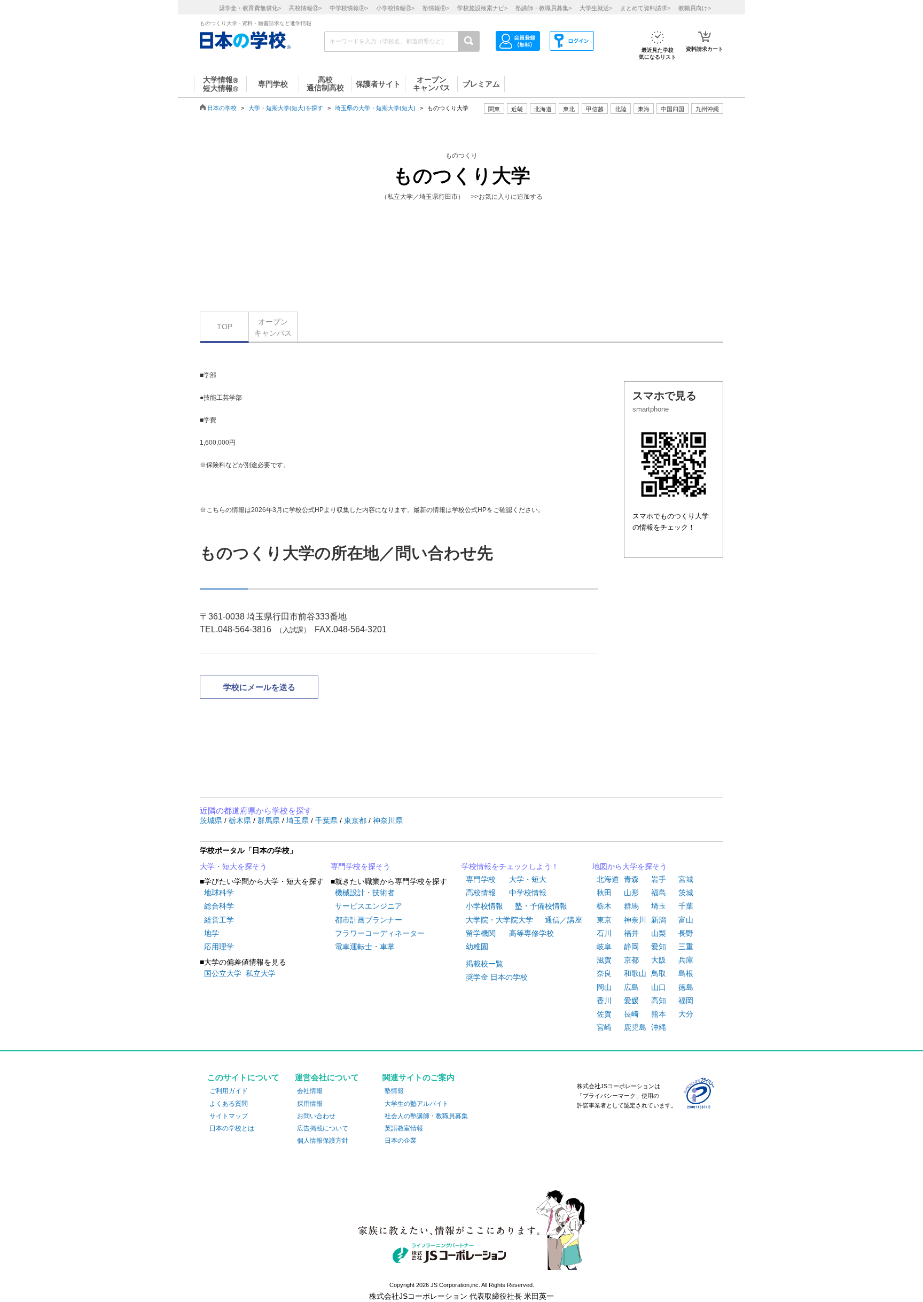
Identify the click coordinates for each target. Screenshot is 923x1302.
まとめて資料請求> (645, 8)
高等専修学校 (531, 933)
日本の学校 (222, 108)
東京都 (356, 820)
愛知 (658, 946)
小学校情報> (395, 8)
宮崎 (604, 1027)
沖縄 (658, 1027)
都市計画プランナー (368, 920)
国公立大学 (222, 973)
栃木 (604, 906)
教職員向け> (694, 8)
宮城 (685, 879)
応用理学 (219, 946)
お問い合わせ (316, 1116)
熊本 (658, 1014)
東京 (604, 920)
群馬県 (269, 820)
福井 (631, 933)
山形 (631, 892)
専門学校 (481, 879)
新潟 (658, 920)
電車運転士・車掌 (365, 946)
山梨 (658, 933)
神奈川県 (388, 820)
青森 (631, 879)
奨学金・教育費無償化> (250, 8)
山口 (658, 987)
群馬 (631, 906)
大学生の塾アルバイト (417, 1103)
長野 (685, 933)
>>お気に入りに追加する (507, 196)
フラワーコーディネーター (380, 933)
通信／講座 (563, 920)
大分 (685, 1014)
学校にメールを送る (259, 687)
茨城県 (212, 820)
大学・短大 (527, 879)
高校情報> (305, 8)
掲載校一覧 (484, 963)
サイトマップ (228, 1116)
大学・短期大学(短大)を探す (285, 108)
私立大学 (261, 973)
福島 (658, 892)
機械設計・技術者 (365, 892)
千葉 (685, 906)
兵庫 (685, 960)
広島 (631, 987)
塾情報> (436, 8)
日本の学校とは (231, 1128)
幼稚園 (477, 946)
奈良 (604, 973)
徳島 (685, 987)
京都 (631, 960)
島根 (685, 973)
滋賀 (604, 960)
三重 (685, 946)
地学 (211, 933)
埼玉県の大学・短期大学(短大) (375, 108)
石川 (604, 933)
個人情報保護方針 (322, 1140)
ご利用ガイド (228, 1091)
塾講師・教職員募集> (543, 8)
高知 (658, 1000)
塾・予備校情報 (541, 906)
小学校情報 (484, 906)
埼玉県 (298, 820)
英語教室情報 (404, 1128)
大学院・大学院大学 (499, 920)
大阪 (658, 960)
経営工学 (219, 920)
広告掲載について (322, 1128)
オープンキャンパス (273, 327)
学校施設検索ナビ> (482, 8)
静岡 (631, 946)
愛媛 (631, 1000)
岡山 (604, 987)
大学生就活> (596, 8)
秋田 (604, 892)
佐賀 (604, 1014)
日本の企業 (401, 1140)
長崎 (631, 1014)
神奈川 (635, 920)
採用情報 (310, 1103)
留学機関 (481, 933)
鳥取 (658, 973)
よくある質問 (228, 1103)
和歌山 (635, 973)
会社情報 (310, 1091)
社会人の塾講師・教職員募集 (426, 1116)
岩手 (658, 879)
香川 (604, 1000)
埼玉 (658, 906)
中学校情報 (527, 892)
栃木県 (241, 820)
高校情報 (481, 892)
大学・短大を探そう (233, 866)
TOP (224, 326)
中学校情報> (349, 8)
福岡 (685, 1000)
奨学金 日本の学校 (497, 977)
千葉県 (327, 820)
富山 (685, 920)
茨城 (685, 892)
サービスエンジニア (368, 906)
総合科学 (219, 906)
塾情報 (394, 1091)
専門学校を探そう (360, 866)
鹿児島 (635, 1027)
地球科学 (219, 892)
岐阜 (604, 946)
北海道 (543, 109)
